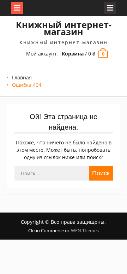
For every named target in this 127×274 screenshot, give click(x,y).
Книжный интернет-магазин (63, 28)
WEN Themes (85, 230)
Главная (22, 77)
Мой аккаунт (41, 53)
